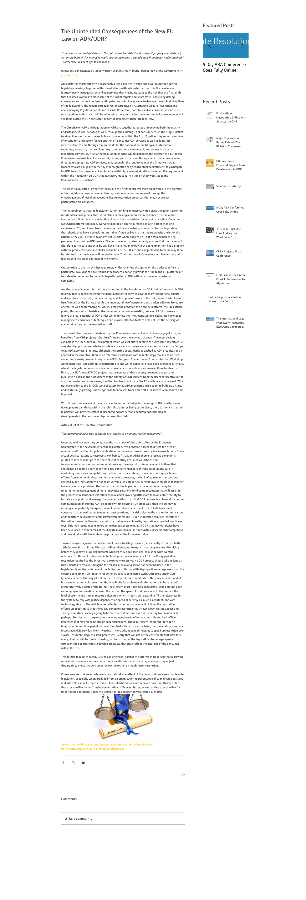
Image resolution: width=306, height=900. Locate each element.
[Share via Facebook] (63, 762)
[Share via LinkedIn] (84, 762)
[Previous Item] (209, 45)
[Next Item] (242, 45)
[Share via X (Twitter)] (73, 762)
